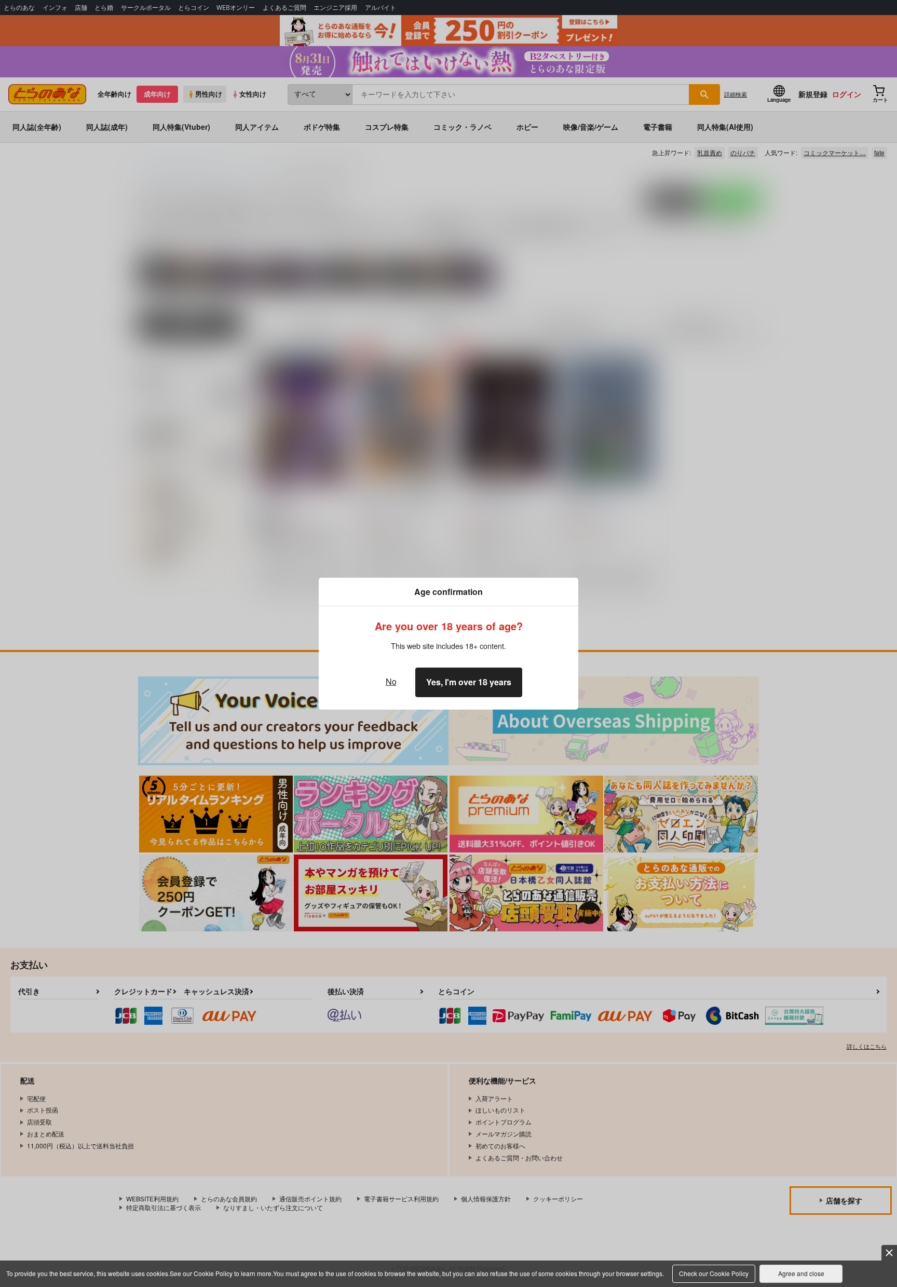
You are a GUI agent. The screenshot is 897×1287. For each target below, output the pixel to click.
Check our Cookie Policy (714, 1273)
